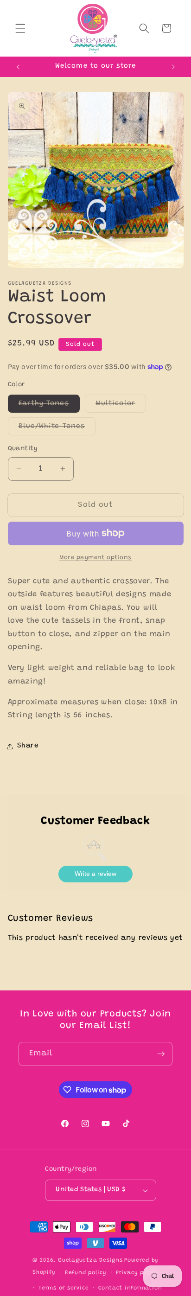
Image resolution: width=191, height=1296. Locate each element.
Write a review (95, 873)
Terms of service (63, 1288)
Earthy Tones (49, 406)
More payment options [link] (95, 558)
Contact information (130, 1288)
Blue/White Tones (57, 428)
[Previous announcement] (18, 67)
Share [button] (28, 745)
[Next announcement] (173, 67)
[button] (20, 28)
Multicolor (121, 406)
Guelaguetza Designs (90, 1260)
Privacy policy (137, 1273)
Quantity (23, 449)
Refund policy (86, 1273)
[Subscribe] (161, 1054)
